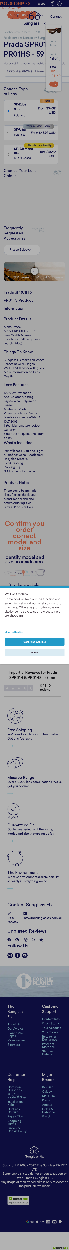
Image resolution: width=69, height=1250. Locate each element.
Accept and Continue (34, 642)
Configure (34, 652)
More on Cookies (14, 632)
